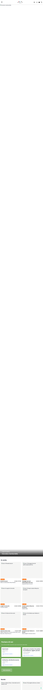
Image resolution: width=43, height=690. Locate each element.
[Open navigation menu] (2, 2)
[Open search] (41, 2)
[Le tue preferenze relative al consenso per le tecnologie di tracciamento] (41, 688)
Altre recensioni (6, 670)
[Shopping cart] (39, 2)
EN (34, 2)
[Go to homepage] (20, 2)
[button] (10, 573)
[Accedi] (37, 2)
